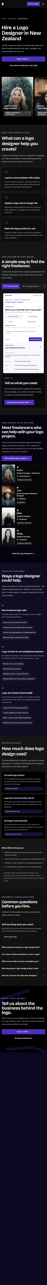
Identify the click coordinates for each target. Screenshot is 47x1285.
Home (4, 18)
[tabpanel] (23, 350)
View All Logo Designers (22, 553)
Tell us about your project (15, 458)
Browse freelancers (23, 1038)
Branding (11, 18)
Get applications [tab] (31, 286)
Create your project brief (18, 402)
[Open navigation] (43, 4)
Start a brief (33, 4)
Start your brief (10, 937)
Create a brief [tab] (11, 286)
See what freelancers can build (23, 65)
